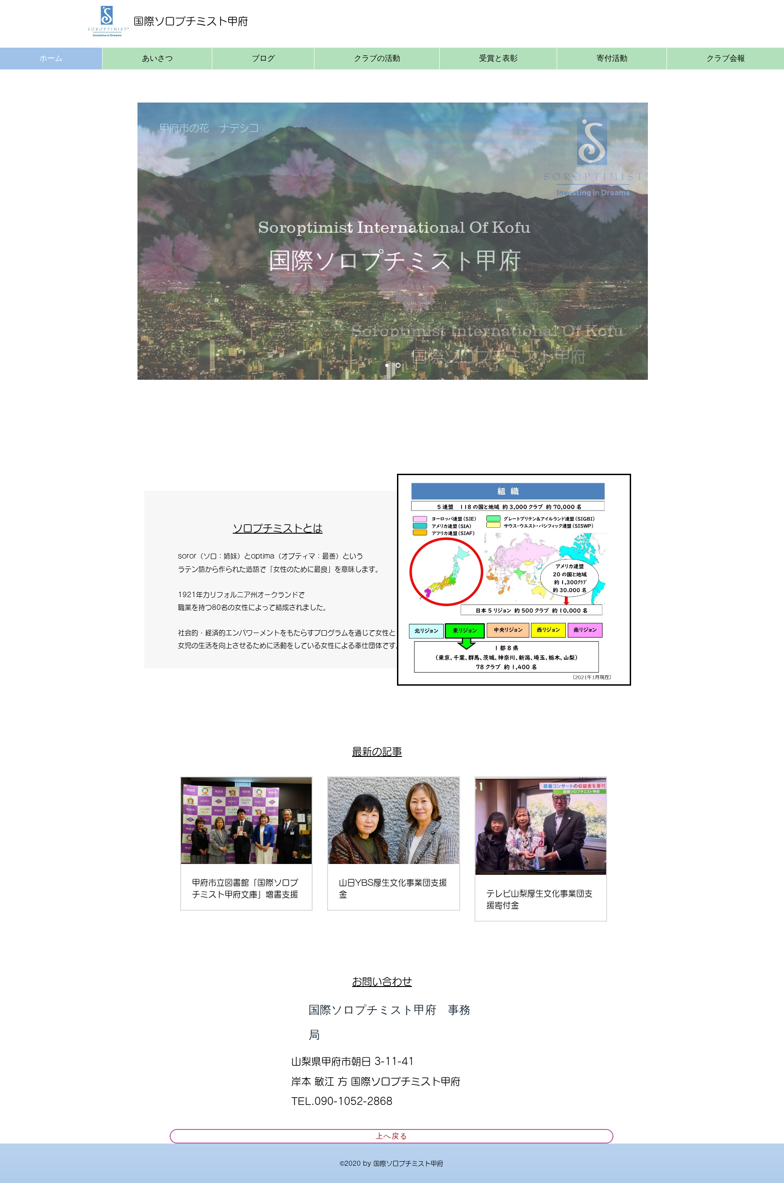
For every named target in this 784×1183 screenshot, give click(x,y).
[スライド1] (386, 365)
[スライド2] (398, 365)
